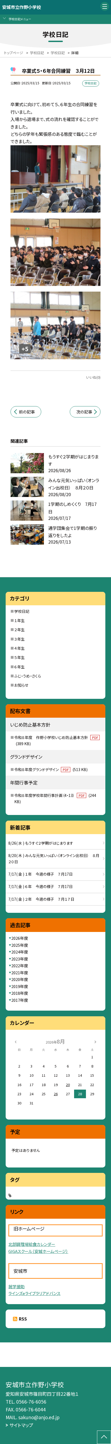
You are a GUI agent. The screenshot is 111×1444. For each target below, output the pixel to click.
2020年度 (19, 979)
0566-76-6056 (31, 1401)
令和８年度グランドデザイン (51, 769)
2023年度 (19, 959)
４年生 (19, 648)
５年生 (19, 657)
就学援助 (16, 1286)
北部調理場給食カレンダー (31, 1244)
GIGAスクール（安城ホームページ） (38, 1251)
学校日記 (21, 611)
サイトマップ (21, 1425)
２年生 (19, 629)
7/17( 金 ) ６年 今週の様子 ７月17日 (40, 886)
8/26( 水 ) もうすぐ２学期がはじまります (40, 843)
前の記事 (27, 411)
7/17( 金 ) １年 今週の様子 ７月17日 (40, 874)
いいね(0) (93, 377)
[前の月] (15, 1041)
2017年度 (19, 1000)
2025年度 (19, 945)
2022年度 (19, 965)
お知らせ (21, 685)
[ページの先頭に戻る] (104, 1437)
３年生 (19, 639)
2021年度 (19, 972)
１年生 (19, 620)
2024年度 (19, 952)
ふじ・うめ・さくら (27, 676)
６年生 (19, 666)
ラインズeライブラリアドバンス (34, 1293)
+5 (25, 348)
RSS (23, 1319)
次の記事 (84, 411)
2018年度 (19, 993)
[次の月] (95, 1041)
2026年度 (19, 938)
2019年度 (19, 986)
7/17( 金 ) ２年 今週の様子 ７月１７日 (41, 899)
